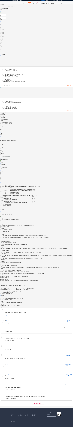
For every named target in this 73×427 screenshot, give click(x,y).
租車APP (61, 3)
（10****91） (7, 374)
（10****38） (7, 354)
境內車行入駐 (34, 414)
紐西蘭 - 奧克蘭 (1, 130)
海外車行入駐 (34, 412)
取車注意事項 (1, 48)
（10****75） (7, 364)
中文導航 (1, 51)
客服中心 (26, 412)
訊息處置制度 (20, 415)
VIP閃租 (33, 3)
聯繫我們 (12, 414)
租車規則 (19, 416)
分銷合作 (33, 415)
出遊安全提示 (27, 416)
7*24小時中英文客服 (44, 237)
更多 (72, 54)
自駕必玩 (1, 10)
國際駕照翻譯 (43, 3)
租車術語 (1, 49)
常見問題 (26, 415)
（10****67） (7, 345)
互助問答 (26, 414)
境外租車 (24, 3)
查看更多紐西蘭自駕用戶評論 (37, 403)
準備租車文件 (1, 45)
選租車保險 (1, 44)
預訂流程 (1, 42)
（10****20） (7, 320)
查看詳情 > (1, 192)
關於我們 (12, 412)
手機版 (47, 0)
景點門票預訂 (69, 85)
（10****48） (7, 309)
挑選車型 (1, 43)
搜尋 (0, 20)
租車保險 (47, 3)
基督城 (70, 337)
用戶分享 (56, 3)
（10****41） (7, 327)
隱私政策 (19, 412)
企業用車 (33, 416)
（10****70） (7, 384)
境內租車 (28, 3)
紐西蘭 (63, 310)
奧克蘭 (69, 321)
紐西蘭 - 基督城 (1, 126)
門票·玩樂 (37, 3)
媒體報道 (12, 416)
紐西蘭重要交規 (2, 50)
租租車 (12, 3)
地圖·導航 (52, 3)
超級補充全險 (55, 248)
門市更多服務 (1, 47)
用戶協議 (19, 414)
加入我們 (12, 415)
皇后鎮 (65, 310)
